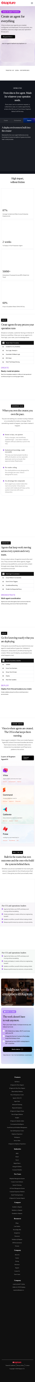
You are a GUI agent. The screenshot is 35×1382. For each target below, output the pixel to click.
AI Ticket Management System (17, 1188)
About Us (17, 1254)
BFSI (17, 1153)
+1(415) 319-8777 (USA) (19, 1284)
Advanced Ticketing (17, 1104)
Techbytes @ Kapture (17, 1239)
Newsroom (17, 1236)
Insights (17, 1117)
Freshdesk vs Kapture (17, 1213)
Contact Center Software (17, 1181)
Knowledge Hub (17, 1229)
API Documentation (17, 1242)
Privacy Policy (20, 1365)
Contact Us (17, 1271)
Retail (17, 1156)
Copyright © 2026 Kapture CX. (17, 1368)
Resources (17, 1264)
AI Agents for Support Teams (17, 1111)
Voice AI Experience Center (17, 1094)
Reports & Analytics (17, 1108)
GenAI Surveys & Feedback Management (17, 1127)
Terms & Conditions (10, 1365)
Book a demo (17, 1049)
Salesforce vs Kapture (17, 1210)
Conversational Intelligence (17, 1124)
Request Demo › (8, 37)
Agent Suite (17, 1101)
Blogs (17, 1223)
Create (6, 120)
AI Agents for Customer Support (17, 1198)
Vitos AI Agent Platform (17, 1114)
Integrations (17, 1233)
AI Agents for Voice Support (17, 1085)
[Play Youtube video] (17, 52)
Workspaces (17, 1137)
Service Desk (17, 1140)
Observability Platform (17, 1091)
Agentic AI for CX (17, 1098)
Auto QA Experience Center (17, 1130)
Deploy (29, 120)
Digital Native (17, 1163)
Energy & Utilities (17, 1166)
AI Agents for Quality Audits (17, 1121)
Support (17, 1267)
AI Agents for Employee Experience (17, 1144)
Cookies (27, 1365)
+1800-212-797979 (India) (18, 1287)
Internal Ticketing (17, 1185)
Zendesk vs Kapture (17, 1207)
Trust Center (17, 1274)
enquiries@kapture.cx (18, 1290)
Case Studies (17, 1226)
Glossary (17, 1246)
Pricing (17, 1261)
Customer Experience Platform (17, 1191)
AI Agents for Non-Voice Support (17, 1088)
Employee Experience (17, 1134)
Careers (17, 1258)
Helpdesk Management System (17, 1178)
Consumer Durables (17, 1169)
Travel (17, 1160)
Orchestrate (17, 120)
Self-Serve (17, 1081)
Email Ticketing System (17, 1195)
